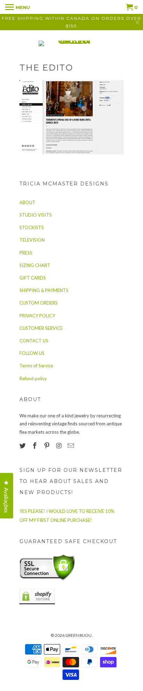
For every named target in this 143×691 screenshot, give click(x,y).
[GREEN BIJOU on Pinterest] (47, 445)
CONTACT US (33, 340)
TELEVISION (32, 240)
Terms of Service (36, 365)
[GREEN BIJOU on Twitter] (23, 445)
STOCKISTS (31, 227)
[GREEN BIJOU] (71, 43)
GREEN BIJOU (78, 635)
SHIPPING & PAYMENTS (43, 290)
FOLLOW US (31, 353)
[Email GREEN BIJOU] (71, 445)
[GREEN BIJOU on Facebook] (35, 445)
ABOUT (27, 202)
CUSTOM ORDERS (38, 303)
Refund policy (33, 378)
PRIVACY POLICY (37, 315)
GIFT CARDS (32, 278)
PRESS (25, 253)
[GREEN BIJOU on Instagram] (59, 445)
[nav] (17, 7)
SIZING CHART (34, 265)
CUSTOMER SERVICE (41, 328)
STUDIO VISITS (35, 215)
